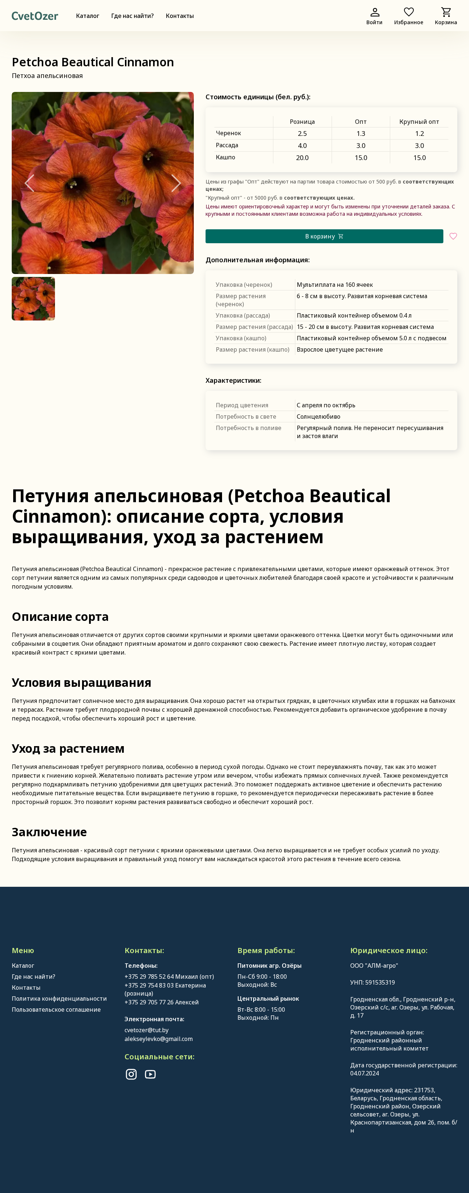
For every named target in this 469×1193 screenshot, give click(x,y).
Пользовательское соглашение (56, 1009)
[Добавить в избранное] (453, 236)
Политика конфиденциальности (59, 998)
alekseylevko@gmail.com (159, 1039)
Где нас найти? (132, 16)
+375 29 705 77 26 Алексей (162, 1002)
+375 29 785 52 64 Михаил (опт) (169, 976)
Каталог (87, 16)
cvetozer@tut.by (147, 1030)
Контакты (180, 16)
